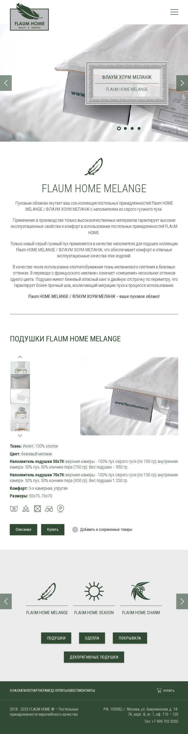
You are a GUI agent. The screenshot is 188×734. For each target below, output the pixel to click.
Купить (169, 690)
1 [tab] (119, 128)
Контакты (87, 690)
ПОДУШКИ (56, 638)
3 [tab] (132, 128)
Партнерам (40, 690)
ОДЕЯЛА (92, 638)
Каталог (25, 690)
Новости (73, 690)
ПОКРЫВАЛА (130, 638)
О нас (14, 690)
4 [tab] (139, 128)
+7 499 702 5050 (165, 721)
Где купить (58, 690)
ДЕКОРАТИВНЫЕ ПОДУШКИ (94, 657)
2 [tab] (125, 128)
